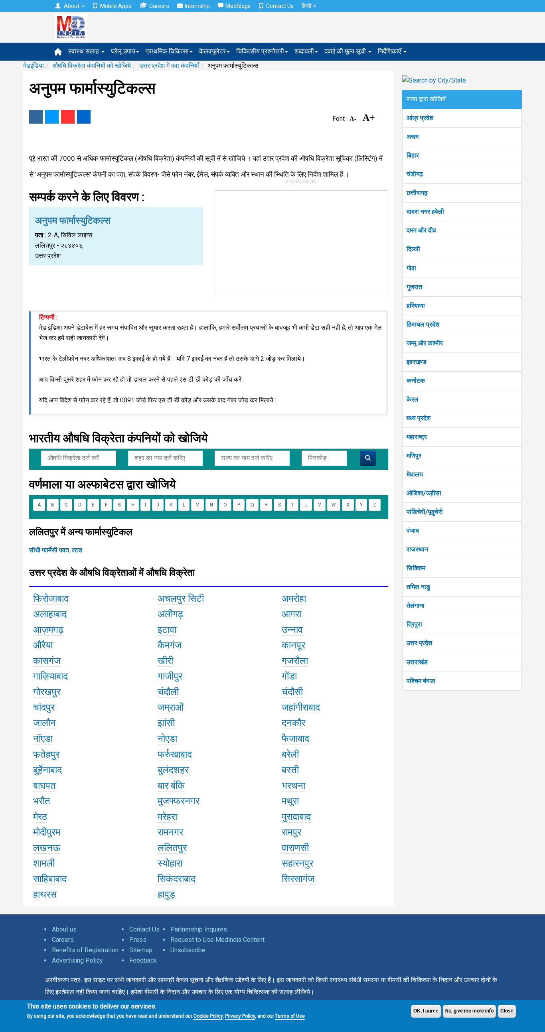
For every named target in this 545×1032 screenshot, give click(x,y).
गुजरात (414, 287)
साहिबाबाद (50, 878)
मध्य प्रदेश (418, 418)
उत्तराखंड (417, 662)
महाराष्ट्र (417, 437)
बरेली (290, 754)
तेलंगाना (416, 605)
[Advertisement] (301, 240)
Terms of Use (290, 1016)
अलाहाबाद (50, 614)
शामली (44, 863)
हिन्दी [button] (307, 6)
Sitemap (140, 950)
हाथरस (45, 894)
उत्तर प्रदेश (419, 643)
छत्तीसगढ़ (417, 193)
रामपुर (291, 832)
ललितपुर (172, 847)
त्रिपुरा (414, 624)
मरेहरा (167, 816)
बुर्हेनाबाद (47, 770)
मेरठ (40, 816)
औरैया (43, 645)
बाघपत (44, 785)
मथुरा (290, 801)
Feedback (143, 960)
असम (413, 136)
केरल (413, 399)
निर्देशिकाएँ (390, 51)
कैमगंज (170, 645)
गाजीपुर (170, 676)
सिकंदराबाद (176, 878)
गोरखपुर (47, 691)
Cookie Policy (208, 1016)
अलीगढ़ (170, 614)
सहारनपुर (297, 863)
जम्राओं (171, 707)
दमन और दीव (421, 230)
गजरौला (295, 660)
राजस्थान (417, 549)
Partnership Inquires (198, 929)
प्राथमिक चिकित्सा (167, 51)
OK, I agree (425, 1011)
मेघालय (415, 474)
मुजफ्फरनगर (178, 801)
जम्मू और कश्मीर (425, 343)
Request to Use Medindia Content (217, 939)
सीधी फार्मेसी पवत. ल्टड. (56, 550)
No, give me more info (469, 1011)
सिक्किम (416, 568)
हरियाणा (416, 305)
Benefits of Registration (85, 950)
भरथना (293, 785)
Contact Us (280, 6)
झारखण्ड (417, 362)
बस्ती (290, 770)
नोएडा (167, 738)
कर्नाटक (416, 380)
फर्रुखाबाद (175, 754)
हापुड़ (166, 894)
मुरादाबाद (296, 816)
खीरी (165, 660)
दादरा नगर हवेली (425, 211)
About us (64, 929)
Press (137, 939)
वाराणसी (295, 847)
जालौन (44, 723)
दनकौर (293, 723)
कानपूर (293, 645)
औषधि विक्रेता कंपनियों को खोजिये (91, 65)
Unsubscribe (187, 950)
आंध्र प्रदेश (420, 118)
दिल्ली (413, 249)
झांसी (166, 723)
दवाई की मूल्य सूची (345, 51)
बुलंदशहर (173, 770)
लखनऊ (46, 847)
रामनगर (170, 832)
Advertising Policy (77, 960)
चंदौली (168, 691)
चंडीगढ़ (415, 174)
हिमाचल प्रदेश (423, 324)
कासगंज (47, 660)
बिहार (413, 155)
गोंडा (289, 676)
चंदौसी (292, 691)
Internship (197, 6)
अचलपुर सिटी (181, 598)
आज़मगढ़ (48, 629)
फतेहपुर (46, 754)
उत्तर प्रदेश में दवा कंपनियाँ (169, 65)
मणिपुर (414, 455)
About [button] (72, 6)
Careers (159, 6)
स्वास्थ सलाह (84, 51)
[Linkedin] (84, 117)
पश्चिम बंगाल (421, 681)
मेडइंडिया (33, 65)
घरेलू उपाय (123, 51)
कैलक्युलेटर (212, 51)
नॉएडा (43, 738)
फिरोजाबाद (51, 598)
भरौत (41, 801)
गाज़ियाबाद (50, 676)
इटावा (167, 629)
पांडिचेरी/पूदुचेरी (425, 512)
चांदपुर (44, 707)
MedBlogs (238, 6)
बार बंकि (171, 785)
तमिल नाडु (418, 587)
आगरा (291, 614)
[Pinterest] (68, 117)
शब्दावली (304, 51)
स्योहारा (170, 863)
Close (506, 1011)
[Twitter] (52, 117)
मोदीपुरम (46, 832)
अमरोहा (294, 598)
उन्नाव (292, 629)
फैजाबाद (295, 738)
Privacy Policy (240, 1016)
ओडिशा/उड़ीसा (424, 493)
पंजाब (413, 530)
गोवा (411, 268)
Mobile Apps (115, 6)
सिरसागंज (298, 878)
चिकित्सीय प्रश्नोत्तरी (260, 51)
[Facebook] (36, 117)
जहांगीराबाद (301, 707)
